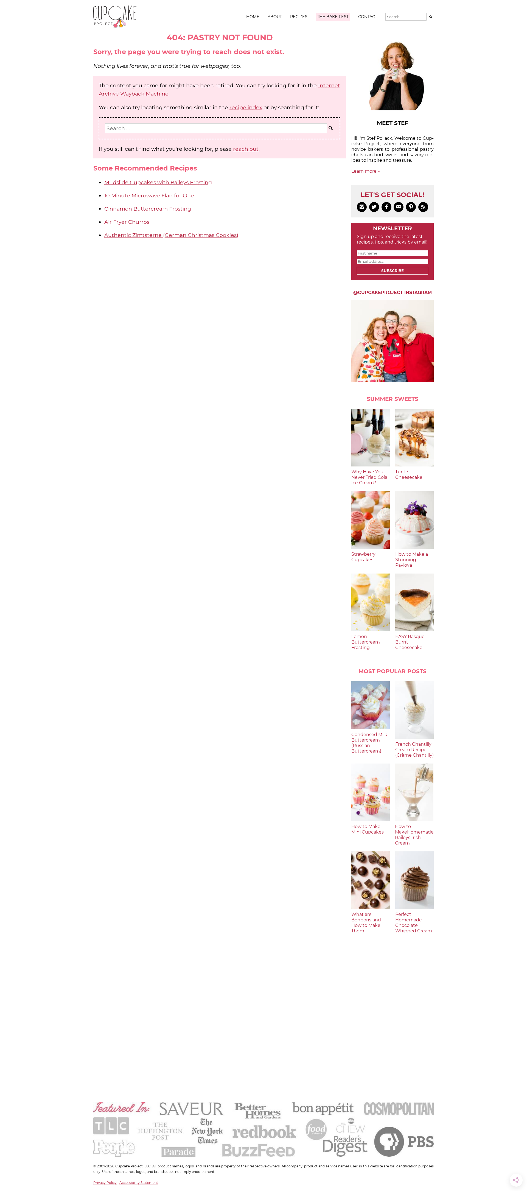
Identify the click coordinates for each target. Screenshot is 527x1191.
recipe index (245, 107)
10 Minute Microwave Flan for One (149, 195)
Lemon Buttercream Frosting (365, 642)
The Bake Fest (333, 16)
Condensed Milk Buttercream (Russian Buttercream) (369, 743)
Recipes (298, 16)
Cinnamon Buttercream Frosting (147, 208)
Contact (367, 16)
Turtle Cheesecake (408, 474)
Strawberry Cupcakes (363, 557)
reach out (246, 149)
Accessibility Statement (138, 1183)
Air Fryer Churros (126, 222)
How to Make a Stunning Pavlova (411, 560)
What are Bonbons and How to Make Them (366, 922)
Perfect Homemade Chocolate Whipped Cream (413, 922)
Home (252, 16)
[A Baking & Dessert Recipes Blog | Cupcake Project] (114, 26)
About (275, 16)
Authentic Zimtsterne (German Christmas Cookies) (171, 235)
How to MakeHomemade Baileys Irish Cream (414, 835)
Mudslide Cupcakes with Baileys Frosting (158, 182)
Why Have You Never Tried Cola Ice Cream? (369, 477)
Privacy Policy (105, 1183)
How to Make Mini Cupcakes (367, 829)
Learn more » (365, 171)
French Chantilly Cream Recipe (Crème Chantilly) (414, 750)
